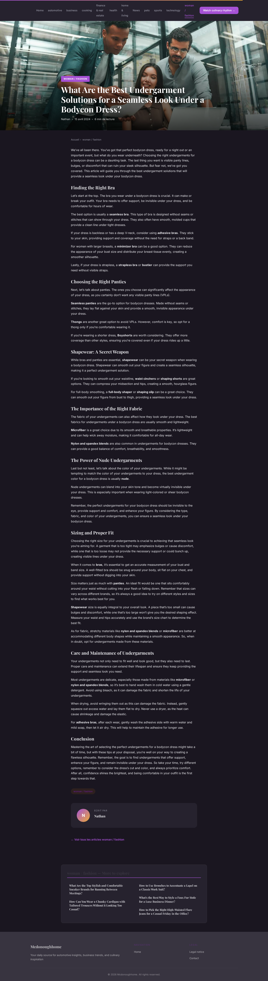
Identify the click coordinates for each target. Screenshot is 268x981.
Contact (194, 958)
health (113, 10)
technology (173, 10)
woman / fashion (75, 78)
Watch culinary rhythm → (219, 10)
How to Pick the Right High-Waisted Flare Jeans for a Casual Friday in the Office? (165, 911)
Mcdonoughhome (45, 946)
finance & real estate (100, 10)
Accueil (75, 139)
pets (147, 10)
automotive (55, 10)
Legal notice (196, 951)
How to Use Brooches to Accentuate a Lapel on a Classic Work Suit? (168, 887)
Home (40, 10)
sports (158, 10)
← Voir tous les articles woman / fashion (97, 839)
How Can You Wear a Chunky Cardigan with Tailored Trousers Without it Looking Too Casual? (97, 905)
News (136, 10)
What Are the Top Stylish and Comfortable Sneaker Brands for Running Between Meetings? (96, 889)
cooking (87, 10)
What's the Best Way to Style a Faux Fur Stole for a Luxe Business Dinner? (167, 899)
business (71, 10)
